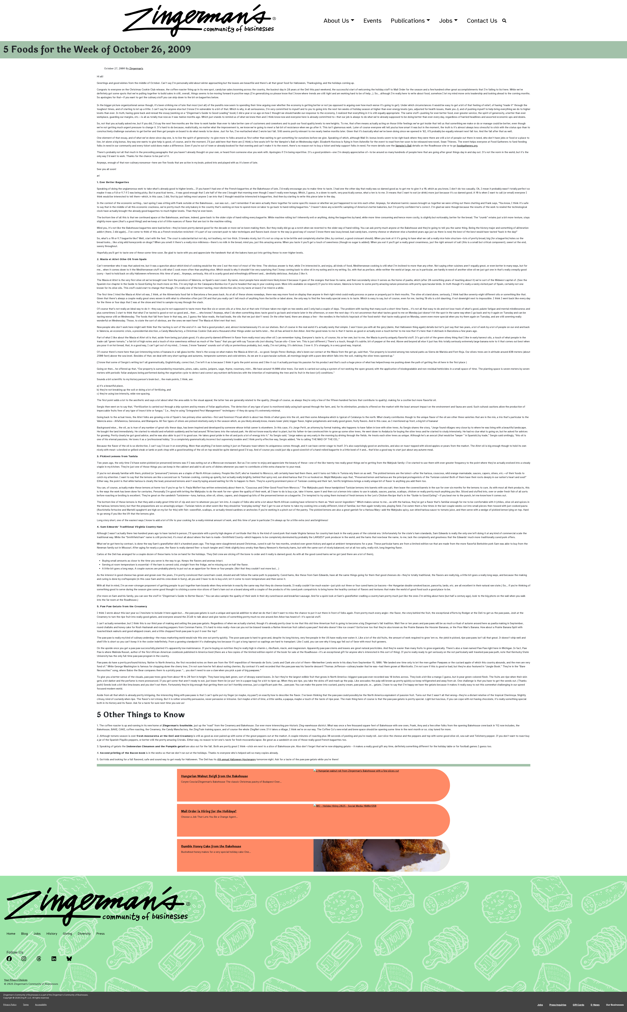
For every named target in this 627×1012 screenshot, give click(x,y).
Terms (26, 1004)
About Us (336, 20)
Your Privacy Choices (15, 980)
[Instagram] (28, 961)
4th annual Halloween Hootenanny (236, 759)
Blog (24, 934)
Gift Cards (578, 1004)
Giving (67, 934)
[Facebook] (13, 961)
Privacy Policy (9, 1004)
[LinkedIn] (58, 961)
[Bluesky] (73, 961)
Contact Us (482, 20)
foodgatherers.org (467, 145)
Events (372, 20)
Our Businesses (615, 1004)
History (51, 934)
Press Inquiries (557, 1004)
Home (11, 934)
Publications (408, 20)
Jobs (445, 20)
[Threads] (43, 961)
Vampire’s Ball (403, 145)
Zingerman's (136, 68)
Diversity (84, 934)
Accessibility (41, 1004)
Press (100, 934)
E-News (595, 1004)
